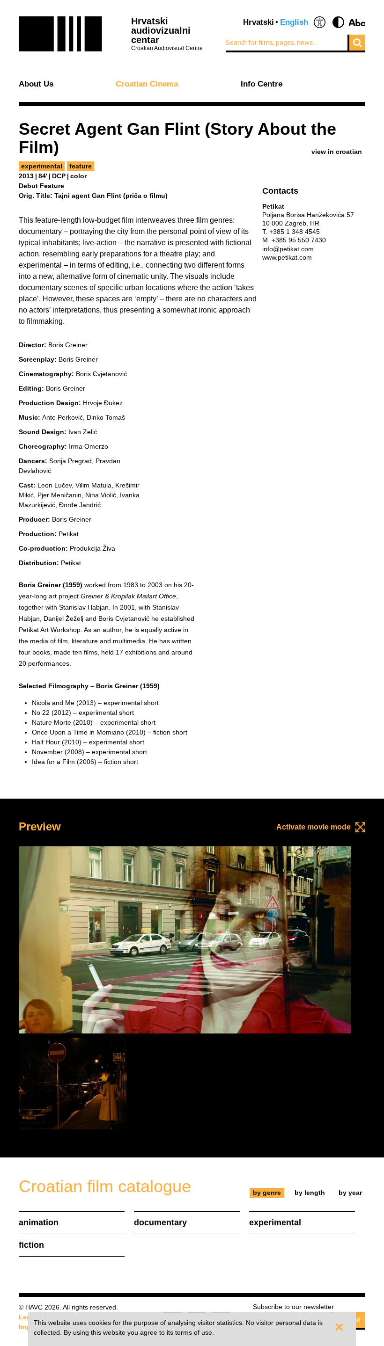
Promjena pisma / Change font (357, 22)
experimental (41, 166)
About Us (36, 84)
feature (80, 166)
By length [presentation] (310, 1192)
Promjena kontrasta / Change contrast (338, 22)
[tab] (267, 1193)
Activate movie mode (313, 827)
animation (39, 1222)
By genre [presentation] (267, 1192)
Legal (28, 1317)
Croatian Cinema (147, 84)
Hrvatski (258, 22)
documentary (160, 1222)
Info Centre (261, 84)
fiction (31, 1245)
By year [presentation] (350, 1192)
